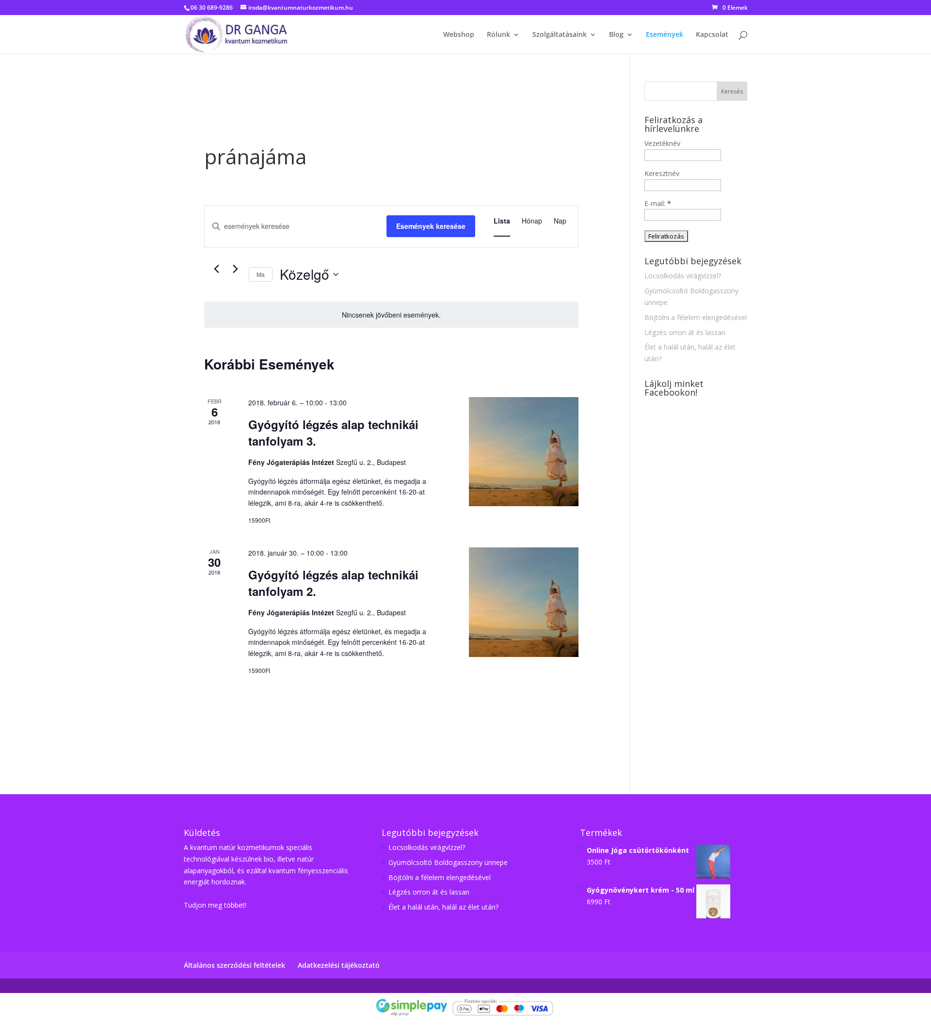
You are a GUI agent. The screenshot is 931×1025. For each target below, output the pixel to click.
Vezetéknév (662, 143)
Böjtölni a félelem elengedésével (695, 317)
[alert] (391, 315)
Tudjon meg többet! (215, 905)
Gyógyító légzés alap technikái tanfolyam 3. (333, 432)
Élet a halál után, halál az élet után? (443, 907)
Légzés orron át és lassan (684, 332)
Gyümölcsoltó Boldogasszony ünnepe (448, 862)
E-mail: (657, 203)
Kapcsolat (712, 35)
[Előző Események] (217, 269)
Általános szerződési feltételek (234, 965)
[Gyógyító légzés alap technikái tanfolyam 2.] (523, 602)
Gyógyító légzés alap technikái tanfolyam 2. (333, 582)
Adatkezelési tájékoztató (339, 965)
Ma (261, 274)
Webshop (458, 35)
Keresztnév (661, 173)
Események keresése (431, 226)
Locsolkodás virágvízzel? (682, 275)
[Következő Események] (235, 269)
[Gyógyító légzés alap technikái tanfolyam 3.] (523, 451)
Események (664, 35)
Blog (616, 35)
